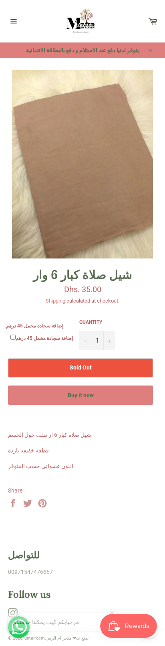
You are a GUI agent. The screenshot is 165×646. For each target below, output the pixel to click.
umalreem (34, 638)
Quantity (90, 322)
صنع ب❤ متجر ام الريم (68, 638)
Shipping (55, 301)
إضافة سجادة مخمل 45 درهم (34, 326)
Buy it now (81, 395)
